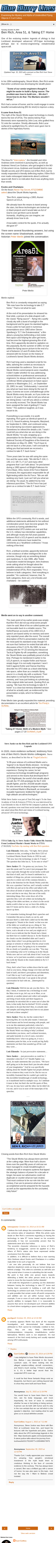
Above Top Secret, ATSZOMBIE (28, 190)
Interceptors (19, 160)
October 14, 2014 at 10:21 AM (31, 1227)
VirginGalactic (40, 757)
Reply (10, 1310)
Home (28, 1528)
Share (6, 1213)
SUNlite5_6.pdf (34, 732)
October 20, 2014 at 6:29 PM (40, 1354)
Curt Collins (19, 1354)
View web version (28, 1533)
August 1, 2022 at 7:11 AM (36, 1422)
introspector (13, 1227)
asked (4, 192)
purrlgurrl (12, 1318)
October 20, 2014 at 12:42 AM (29, 1318)
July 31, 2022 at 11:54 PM (36, 1392)
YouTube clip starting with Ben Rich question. (30, 846)
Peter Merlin (17, 236)
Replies (13, 1349)
